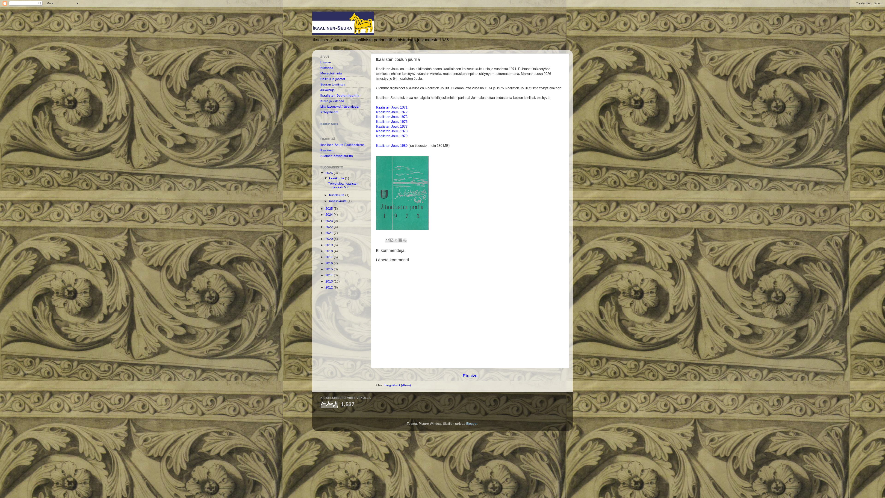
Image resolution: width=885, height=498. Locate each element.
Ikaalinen (326, 150)
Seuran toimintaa (332, 84)
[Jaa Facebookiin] (400, 240)
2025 (329, 208)
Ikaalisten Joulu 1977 (391, 126)
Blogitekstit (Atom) (397, 385)
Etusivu (470, 375)
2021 (329, 233)
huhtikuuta (337, 195)
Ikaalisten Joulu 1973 (391, 117)
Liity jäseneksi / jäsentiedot (339, 106)
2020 (329, 239)
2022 (329, 227)
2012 (329, 287)
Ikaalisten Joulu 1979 (391, 136)
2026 (329, 173)
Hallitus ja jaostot (332, 79)
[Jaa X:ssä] (396, 240)
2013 (329, 281)
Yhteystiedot (329, 112)
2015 (329, 269)
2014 (329, 275)
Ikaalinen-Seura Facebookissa (342, 145)
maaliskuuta (338, 201)
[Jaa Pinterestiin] (405, 240)
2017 (329, 257)
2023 (329, 221)
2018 (329, 251)
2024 (329, 214)
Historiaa (326, 68)
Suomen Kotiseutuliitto (336, 156)
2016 (329, 263)
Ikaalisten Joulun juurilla (339, 95)
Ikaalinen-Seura (329, 123)
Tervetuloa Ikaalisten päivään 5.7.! (343, 185)
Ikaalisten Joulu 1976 (391, 122)
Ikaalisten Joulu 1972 (391, 112)
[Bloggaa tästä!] (391, 240)
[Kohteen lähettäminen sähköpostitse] (387, 240)
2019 (329, 245)
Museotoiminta (331, 73)
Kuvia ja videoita (332, 101)
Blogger (471, 423)
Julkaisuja (327, 90)
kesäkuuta (337, 178)
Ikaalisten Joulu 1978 (391, 131)
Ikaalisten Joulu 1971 (391, 107)
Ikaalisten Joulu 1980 (391, 145)
